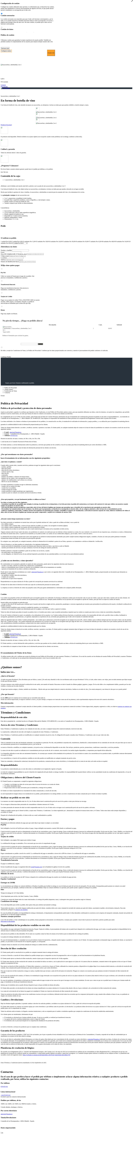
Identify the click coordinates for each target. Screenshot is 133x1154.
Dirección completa (14, 254)
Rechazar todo (5, 48)
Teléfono (3, 260)
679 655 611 (14, 435)
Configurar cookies (6, 51)
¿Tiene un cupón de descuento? (12, 344)
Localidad (4, 258)
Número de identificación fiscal (10, 261)
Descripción (4, 86)
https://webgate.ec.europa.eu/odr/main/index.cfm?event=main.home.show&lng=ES (46, 1055)
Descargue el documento (8, 921)
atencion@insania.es (15, 432)
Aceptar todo (51, 53)
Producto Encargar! (6, 125)
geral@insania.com (36, 867)
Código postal (5, 256)
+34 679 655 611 (5, 1095)
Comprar (3, 85)
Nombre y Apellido (6, 250)
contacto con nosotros (21, 909)
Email (2, 252)
